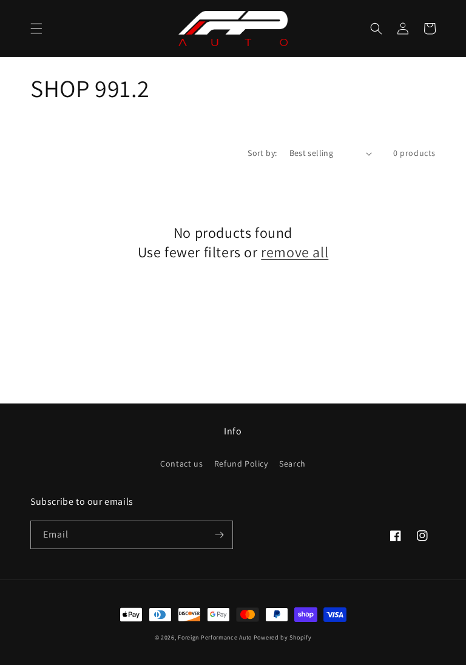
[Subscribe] (219, 535)
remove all (294, 252)
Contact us (181, 463)
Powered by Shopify (283, 637)
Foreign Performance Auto (215, 637)
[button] (36, 28)
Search (292, 463)
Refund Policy (241, 463)
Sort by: (262, 152)
